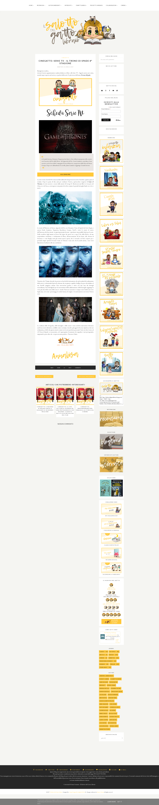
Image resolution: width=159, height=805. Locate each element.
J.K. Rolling (103, 694)
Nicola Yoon (113, 713)
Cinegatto (65, 57)
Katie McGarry (104, 707)
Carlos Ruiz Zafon (116, 691)
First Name (104, 114)
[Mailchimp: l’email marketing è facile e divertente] (118, 121)
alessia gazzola (104, 691)
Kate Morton (112, 722)
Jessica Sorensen (113, 694)
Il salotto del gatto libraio (111, 635)
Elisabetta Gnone (116, 678)
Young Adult (103, 667)
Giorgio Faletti (114, 716)
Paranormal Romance (106, 661)
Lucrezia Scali (104, 710)
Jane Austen (113, 719)
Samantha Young (105, 729)
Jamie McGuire (104, 682)
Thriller (112, 664)
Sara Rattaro (112, 697)
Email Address (106, 109)
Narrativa (112, 657)
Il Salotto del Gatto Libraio (56, 792)
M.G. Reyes (112, 710)
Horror (102, 657)
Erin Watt (102, 685)
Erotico (102, 654)
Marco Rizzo (103, 713)
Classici (102, 651)
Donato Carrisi (104, 678)
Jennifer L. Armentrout (106, 675)
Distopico (112, 651)
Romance (102, 664)
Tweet (52, 367)
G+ (64, 367)
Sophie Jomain (111, 685)
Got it (119, 802)
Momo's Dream (100, 792)
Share (58, 367)
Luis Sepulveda (104, 726)
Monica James (114, 726)
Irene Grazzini (104, 704)
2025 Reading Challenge (110, 632)
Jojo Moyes (103, 722)
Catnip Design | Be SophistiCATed (77, 792)
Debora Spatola (104, 688)
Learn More (111, 802)
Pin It (70, 367)
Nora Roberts (104, 716)
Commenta (78, 367)
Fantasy (111, 654)
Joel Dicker (113, 704)
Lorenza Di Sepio (115, 707)
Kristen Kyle (103, 697)
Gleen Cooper (104, 719)
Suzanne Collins (116, 688)
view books (117, 642)
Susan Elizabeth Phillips (107, 700)
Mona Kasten (113, 682)
